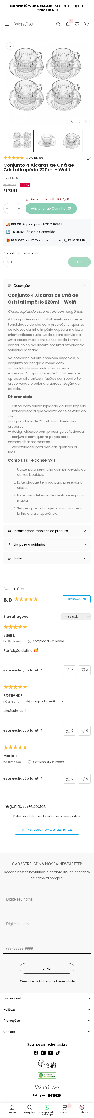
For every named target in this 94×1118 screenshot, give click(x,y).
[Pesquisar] (58, 24)
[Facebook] (36, 1053)
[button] (7, 24)
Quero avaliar (76, 599)
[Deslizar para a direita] (86, 121)
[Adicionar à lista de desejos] (88, 158)
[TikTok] (58, 1053)
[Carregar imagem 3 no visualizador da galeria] (71, 141)
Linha (18, 558)
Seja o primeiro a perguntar (47, 830)
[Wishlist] (77, 24)
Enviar (47, 968)
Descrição (22, 285)
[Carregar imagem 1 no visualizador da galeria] (22, 141)
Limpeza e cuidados (30, 544)
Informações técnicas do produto (41, 531)
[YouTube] (50, 1053)
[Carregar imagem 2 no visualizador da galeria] (47, 141)
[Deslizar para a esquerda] (79, 121)
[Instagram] (43, 1053)
